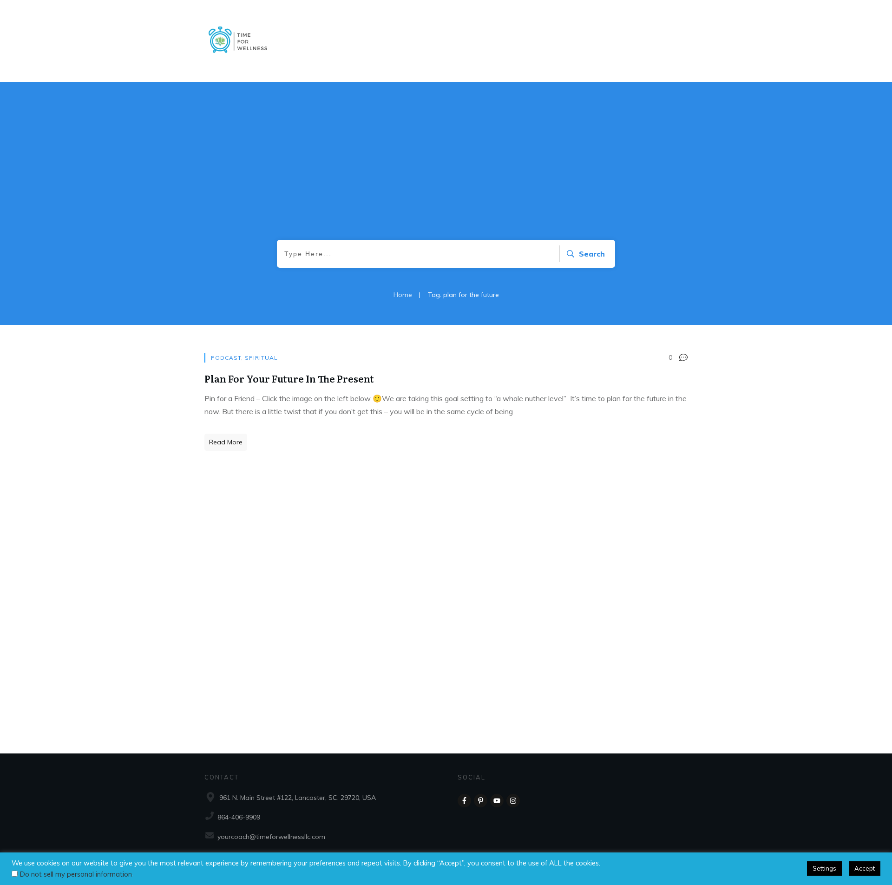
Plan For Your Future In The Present (289, 378)
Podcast (226, 357)
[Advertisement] (446, 170)
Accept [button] (864, 868)
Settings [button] (824, 868)
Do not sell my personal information (76, 874)
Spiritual (261, 357)
